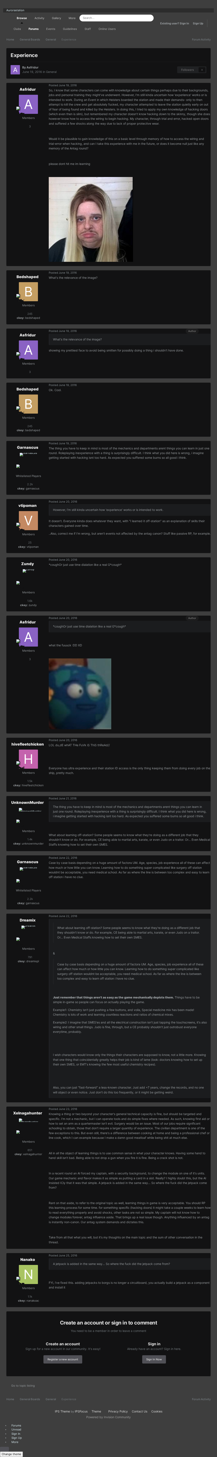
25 (29, 542)
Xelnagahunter (27, 1113)
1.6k (29, 600)
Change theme (11, 1454)
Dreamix (28, 920)
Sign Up (198, 23)
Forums (34, 29)
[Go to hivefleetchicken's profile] (28, 759)
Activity (39, 18)
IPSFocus (81, 1411)
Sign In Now (154, 1359)
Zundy (27, 564)
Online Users (107, 29)
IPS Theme (62, 1411)
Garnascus (27, 447)
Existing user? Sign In (174, 23)
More (72, 18)
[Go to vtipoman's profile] (28, 520)
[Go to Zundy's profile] (28, 578)
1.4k (29, 839)
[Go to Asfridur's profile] (15, 69)
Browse (22, 18)
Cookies (156, 1411)
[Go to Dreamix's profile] (28, 935)
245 (29, 313)
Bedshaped (28, 277)
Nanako (27, 1259)
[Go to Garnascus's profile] (28, 462)
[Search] (149, 18)
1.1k (29, 1296)
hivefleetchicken (27, 744)
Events (50, 29)
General (51, 72)
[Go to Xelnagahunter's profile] (28, 1128)
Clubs (17, 29)
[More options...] (206, 85)
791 (29, 957)
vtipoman (27, 505)
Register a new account (62, 1359)
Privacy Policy (118, 1411)
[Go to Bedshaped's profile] (28, 291)
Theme (97, 1411)
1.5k (29, 781)
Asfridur (32, 67)
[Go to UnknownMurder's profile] (28, 817)
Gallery (56, 18)
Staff (88, 29)
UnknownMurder (27, 802)
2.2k (29, 484)
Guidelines (70, 29)
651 (29, 1150)
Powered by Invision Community (108, 1417)
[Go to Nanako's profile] (28, 1274)
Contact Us (139, 1411)
